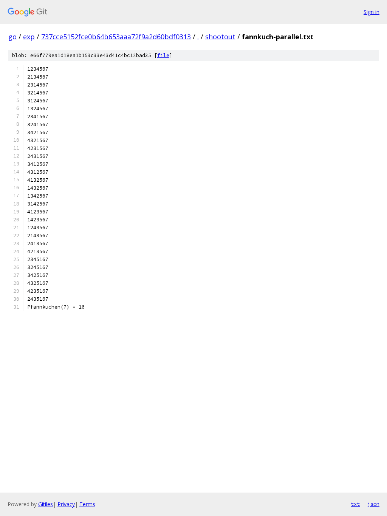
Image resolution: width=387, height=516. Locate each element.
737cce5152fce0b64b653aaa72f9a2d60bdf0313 (116, 36)
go (12, 36)
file (163, 55)
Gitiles (45, 504)
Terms (87, 504)
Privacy (66, 504)
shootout (220, 36)
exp (29, 36)
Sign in (371, 11)
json (373, 504)
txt (355, 504)
